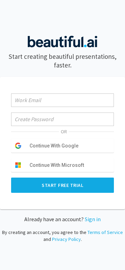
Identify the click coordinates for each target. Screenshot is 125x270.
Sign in (93, 219)
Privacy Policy (66, 239)
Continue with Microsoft (57, 165)
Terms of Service (105, 232)
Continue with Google (54, 145)
